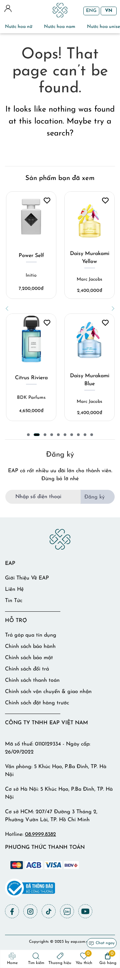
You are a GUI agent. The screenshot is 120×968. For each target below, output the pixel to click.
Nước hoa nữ (18, 26)
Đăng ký (94, 497)
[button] (7, 308)
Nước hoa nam (59, 26)
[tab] (28, 434)
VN (108, 10)
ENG (91, 10)
